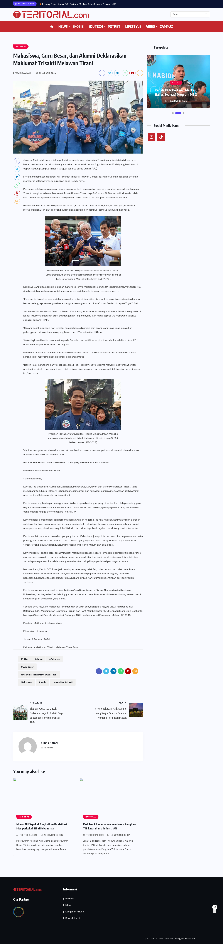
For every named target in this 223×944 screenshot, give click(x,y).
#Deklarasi (54, 659)
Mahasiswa (26, 682)
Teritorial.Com (28, 835)
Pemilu (42, 682)
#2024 (24, 659)
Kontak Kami (72, 918)
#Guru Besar (27, 666)
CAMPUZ (166, 26)
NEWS (63, 26)
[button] (173, 113)
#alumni (38, 659)
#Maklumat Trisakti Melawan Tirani (39, 674)
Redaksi (69, 898)
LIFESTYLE (133, 26)
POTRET (114, 26)
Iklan (68, 905)
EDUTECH (95, 26)
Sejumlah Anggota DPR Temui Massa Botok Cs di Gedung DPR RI (90, 4)
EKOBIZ (78, 26)
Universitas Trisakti (63, 682)
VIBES (150, 26)
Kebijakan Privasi (74, 911)
